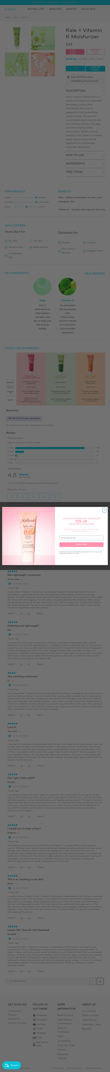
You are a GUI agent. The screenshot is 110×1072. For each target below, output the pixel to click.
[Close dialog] (104, 510)
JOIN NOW (81, 545)
